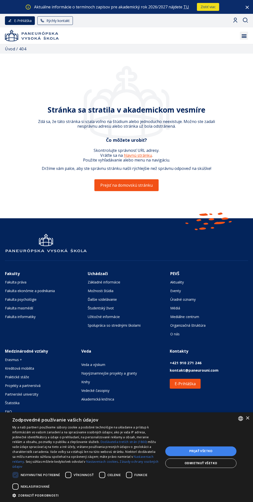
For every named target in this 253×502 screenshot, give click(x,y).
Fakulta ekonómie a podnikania (30, 290)
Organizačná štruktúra (188, 325)
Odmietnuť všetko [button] (201, 463)
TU (186, 7)
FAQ (8, 411)
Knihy (85, 382)
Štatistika (12, 403)
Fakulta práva (15, 282)
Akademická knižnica (97, 399)
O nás (175, 334)
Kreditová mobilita (19, 368)
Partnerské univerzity (21, 394)
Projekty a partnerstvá (23, 385)
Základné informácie (104, 282)
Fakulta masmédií (19, 308)
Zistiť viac (208, 6)
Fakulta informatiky (20, 316)
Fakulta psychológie (21, 299)
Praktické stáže (17, 377)
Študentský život (101, 308)
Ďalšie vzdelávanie (102, 299)
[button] (244, 36)
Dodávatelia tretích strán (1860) (124, 442)
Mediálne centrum (184, 316)
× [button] (247, 418)
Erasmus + (13, 359)
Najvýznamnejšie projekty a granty (109, 373)
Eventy (175, 290)
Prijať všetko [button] (201, 451)
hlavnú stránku (138, 155)
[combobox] (240, 418)
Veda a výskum (93, 364)
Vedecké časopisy (95, 390)
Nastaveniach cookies (102, 462)
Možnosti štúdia (100, 290)
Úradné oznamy (183, 299)
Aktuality (177, 282)
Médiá (175, 308)
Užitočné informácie (104, 316)
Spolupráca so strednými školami (114, 325)
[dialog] (126, 457)
